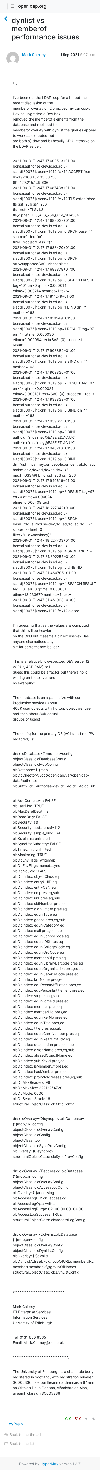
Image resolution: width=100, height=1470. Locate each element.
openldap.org (32, 6)
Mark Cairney (34, 54)
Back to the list (21, 1443)
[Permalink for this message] (93, 1418)
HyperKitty (49, 1463)
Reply (18, 1424)
